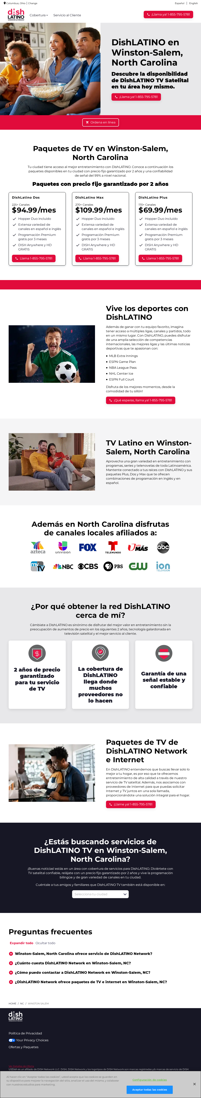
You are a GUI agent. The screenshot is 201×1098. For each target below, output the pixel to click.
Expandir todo (21, 943)
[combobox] (96, 894)
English (193, 3)
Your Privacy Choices (32, 1040)
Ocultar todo (45, 943)
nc (22, 1003)
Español (179, 3)
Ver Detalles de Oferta (21, 1066)
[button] (125, 894)
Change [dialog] (32, 3)
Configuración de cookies (149, 1079)
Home (12, 1003)
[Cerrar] (194, 1084)
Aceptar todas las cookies (149, 1089)
